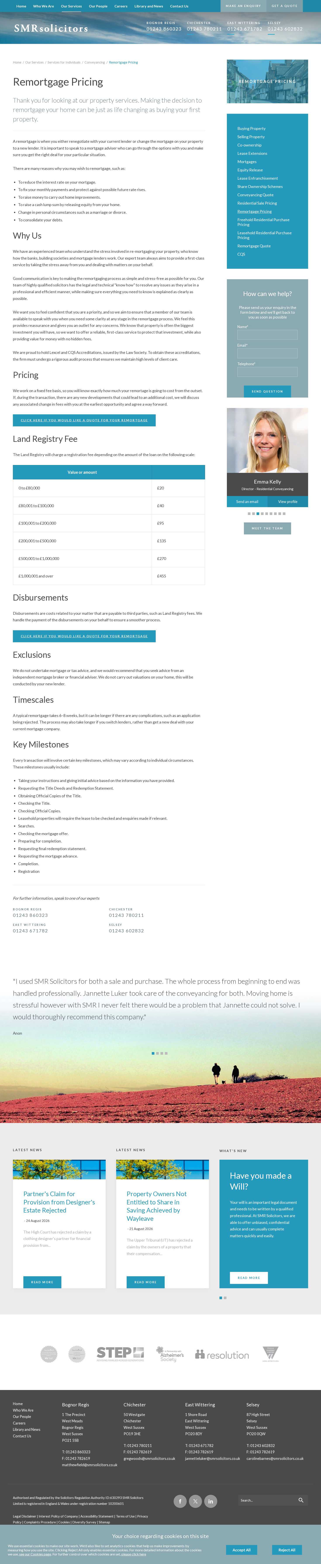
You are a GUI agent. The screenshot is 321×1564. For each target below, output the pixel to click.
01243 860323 (164, 26)
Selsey (253, 1404)
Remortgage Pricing (123, 62)
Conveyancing (95, 62)
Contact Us (179, 6)
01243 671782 (244, 26)
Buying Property (251, 128)
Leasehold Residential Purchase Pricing (264, 235)
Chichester (135, 1404)
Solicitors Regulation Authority (82, 1498)
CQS (241, 254)
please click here (133, 1554)
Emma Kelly (267, 481)
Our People (98, 6)
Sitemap (104, 1522)
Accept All (242, 1550)
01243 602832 (285, 26)
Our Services (71, 6)
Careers (121, 6)
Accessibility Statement (97, 1516)
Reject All (287, 1550)
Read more (249, 1278)
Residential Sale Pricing (257, 203)
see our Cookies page (35, 1554)
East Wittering (200, 1404)
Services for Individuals (64, 62)
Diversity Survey (84, 1522)
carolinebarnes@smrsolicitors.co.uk (275, 1458)
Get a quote (285, 6)
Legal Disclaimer (24, 1516)
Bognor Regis (75, 1404)
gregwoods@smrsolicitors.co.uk (149, 1458)
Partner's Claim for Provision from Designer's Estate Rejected (59, 1202)
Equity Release (250, 169)
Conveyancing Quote (255, 194)
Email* (242, 345)
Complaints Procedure (40, 1522)
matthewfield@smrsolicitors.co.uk (89, 1465)
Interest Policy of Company (58, 1516)
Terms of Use (125, 1516)
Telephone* (246, 364)
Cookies (64, 1522)
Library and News (149, 6)
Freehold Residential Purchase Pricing (263, 222)
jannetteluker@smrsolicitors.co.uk (212, 1458)
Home (21, 6)
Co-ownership (249, 145)
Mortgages (247, 161)
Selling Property (251, 136)
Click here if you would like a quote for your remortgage (84, 420)
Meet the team (267, 528)
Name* (242, 327)
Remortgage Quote (254, 245)
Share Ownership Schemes (260, 186)
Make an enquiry (243, 6)
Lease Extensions (252, 153)
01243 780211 (204, 26)
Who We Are (43, 6)
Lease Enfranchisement (257, 178)
